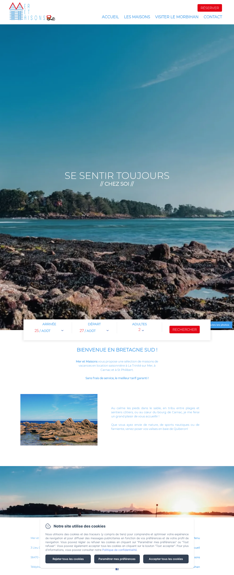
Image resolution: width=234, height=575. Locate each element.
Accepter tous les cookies (166, 559)
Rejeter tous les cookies (68, 559)
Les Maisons (137, 17)
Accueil (110, 17)
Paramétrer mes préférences (117, 559)
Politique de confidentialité (119, 549)
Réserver (210, 8)
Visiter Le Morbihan (177, 17)
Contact (213, 17)
